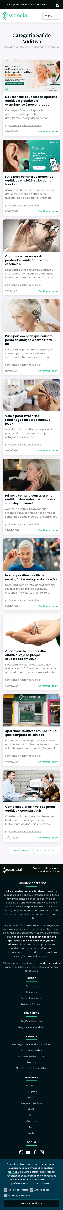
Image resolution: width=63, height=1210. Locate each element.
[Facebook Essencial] (35, 1152)
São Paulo (31, 1085)
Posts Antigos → (47, 850)
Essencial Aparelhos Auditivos (25, 125)
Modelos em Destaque (31, 1056)
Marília (31, 1109)
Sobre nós (31, 986)
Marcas (31, 1062)
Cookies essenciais (18, 1189)
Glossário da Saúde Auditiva (31, 1068)
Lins (31, 1115)
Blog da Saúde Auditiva (31, 1027)
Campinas (31, 1091)
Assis (31, 1127)
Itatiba (31, 1133)
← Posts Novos (19, 850)
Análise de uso (41, 1189)
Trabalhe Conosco (31, 1004)
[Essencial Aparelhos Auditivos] (15, 16)
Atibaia (31, 1097)
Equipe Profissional (31, 998)
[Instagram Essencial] (42, 1152)
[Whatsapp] (58, 5)
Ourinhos (31, 1121)
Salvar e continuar (31, 1203)
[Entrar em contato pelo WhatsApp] (21, 1152)
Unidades (31, 992)
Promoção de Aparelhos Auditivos (31, 1044)
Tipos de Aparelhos (31, 1050)
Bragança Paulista (31, 1103)
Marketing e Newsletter (19, 1195)
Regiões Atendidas (31, 1021)
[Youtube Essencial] (28, 1152)
